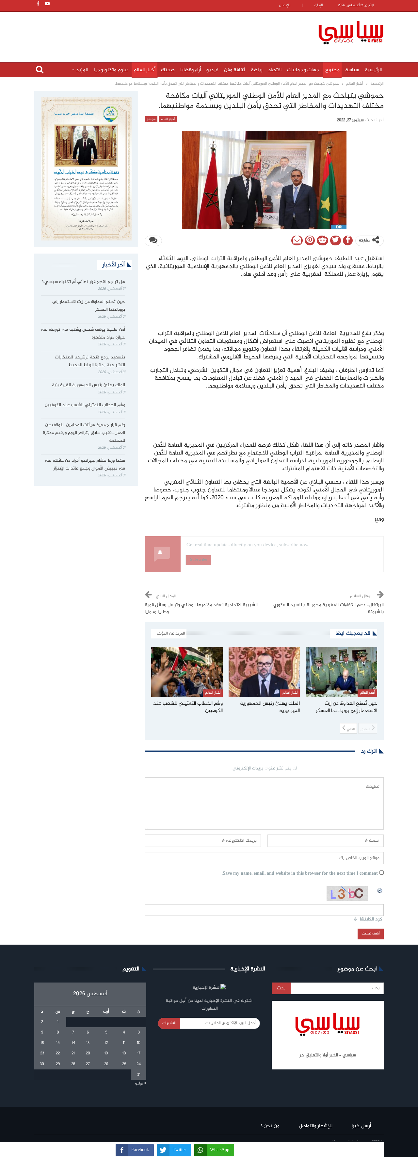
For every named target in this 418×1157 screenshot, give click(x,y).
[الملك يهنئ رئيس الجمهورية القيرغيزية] (264, 672)
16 (42, 1043)
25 (124, 1064)
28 (73, 1064)
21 (73, 1053)
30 (42, 1064)
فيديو (212, 70)
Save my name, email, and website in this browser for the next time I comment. (300, 874)
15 (57, 1043)
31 (138, 1074)
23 (42, 1053)
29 (58, 1064)
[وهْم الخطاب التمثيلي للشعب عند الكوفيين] (187, 672)
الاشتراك (169, 1023)
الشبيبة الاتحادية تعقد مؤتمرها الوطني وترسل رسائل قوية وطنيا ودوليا (201, 608)
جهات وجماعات (303, 70)
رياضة (257, 70)
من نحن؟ (270, 1126)
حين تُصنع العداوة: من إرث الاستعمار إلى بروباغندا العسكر (88, 306)
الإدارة (318, 5)
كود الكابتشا (371, 919)
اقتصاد (274, 70)
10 (138, 1043)
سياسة (352, 70)
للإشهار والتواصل (315, 1126)
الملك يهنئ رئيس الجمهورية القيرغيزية (88, 385)
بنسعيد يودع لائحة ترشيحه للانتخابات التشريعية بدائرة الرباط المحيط (90, 361)
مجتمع (332, 70)
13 (87, 1043)
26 (106, 1064)
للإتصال (284, 5)
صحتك (168, 70)
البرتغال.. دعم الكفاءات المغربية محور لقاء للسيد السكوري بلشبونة (328, 608)
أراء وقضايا (190, 70)
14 (73, 1043)
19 (106, 1053)
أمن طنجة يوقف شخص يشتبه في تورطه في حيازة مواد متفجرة (83, 333)
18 (124, 1053)
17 (138, 1053)
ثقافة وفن (234, 70)
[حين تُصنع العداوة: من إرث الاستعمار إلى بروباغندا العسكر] (341, 672)
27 (88, 1064)
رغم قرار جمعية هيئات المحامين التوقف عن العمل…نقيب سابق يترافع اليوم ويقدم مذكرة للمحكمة (84, 433)
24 (139, 1064)
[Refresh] (380, 890)
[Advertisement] (166, 31)
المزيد (82, 70)
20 (88, 1053)
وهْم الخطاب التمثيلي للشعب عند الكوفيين (85, 405)
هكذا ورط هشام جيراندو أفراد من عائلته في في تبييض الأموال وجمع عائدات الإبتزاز (85, 464)
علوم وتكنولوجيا (111, 70)
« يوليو (140, 1083)
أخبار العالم (144, 70)
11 (124, 1043)
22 (58, 1053)
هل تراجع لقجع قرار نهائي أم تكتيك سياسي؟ (83, 282)
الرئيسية (373, 70)
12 (106, 1043)
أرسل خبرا (361, 1126)
